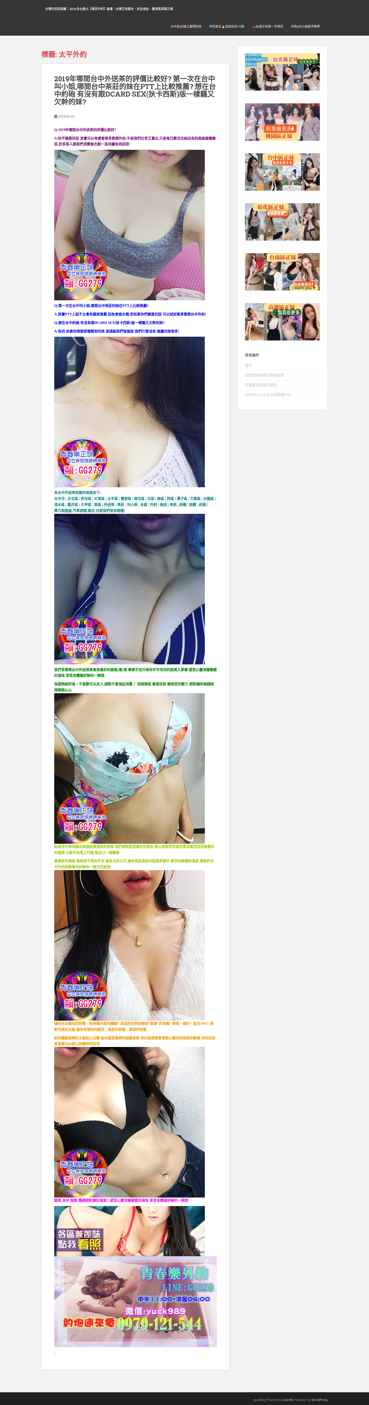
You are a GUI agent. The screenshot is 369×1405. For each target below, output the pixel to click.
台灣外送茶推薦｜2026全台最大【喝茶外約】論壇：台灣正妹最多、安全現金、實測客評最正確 (109, 9)
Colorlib (287, 1400)
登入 (248, 365)
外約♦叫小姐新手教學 (305, 26)
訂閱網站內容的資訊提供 (264, 375)
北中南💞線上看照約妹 (185, 26)
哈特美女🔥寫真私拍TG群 (226, 26)
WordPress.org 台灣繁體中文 (268, 394)
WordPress (320, 1400)
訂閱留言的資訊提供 (261, 384)
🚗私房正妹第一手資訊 (267, 26)
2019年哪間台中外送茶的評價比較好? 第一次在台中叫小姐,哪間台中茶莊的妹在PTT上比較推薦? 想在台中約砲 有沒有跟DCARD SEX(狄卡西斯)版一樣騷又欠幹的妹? (135, 90)
